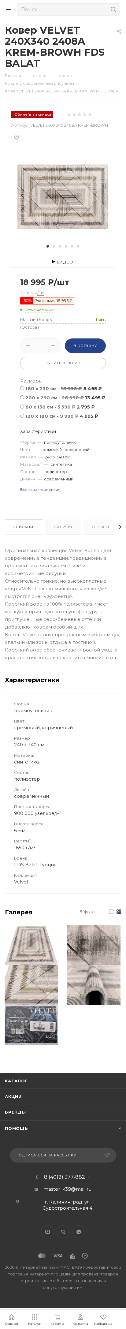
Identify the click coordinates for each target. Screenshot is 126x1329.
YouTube (47, 1231)
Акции (13, 1096)
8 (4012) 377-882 (64, 1177)
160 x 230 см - (63, 388)
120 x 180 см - (61, 416)
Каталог (16, 1080)
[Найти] (112, 9)
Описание (24, 527)
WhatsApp (78, 1231)
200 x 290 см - (65, 398)
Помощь (16, 1128)
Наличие (63, 527)
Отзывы (100, 527)
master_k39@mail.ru (67, 1189)
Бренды (15, 1112)
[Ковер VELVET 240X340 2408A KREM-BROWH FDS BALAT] (63, 196)
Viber (63, 1231)
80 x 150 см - (60, 407)
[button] (48, 246)
